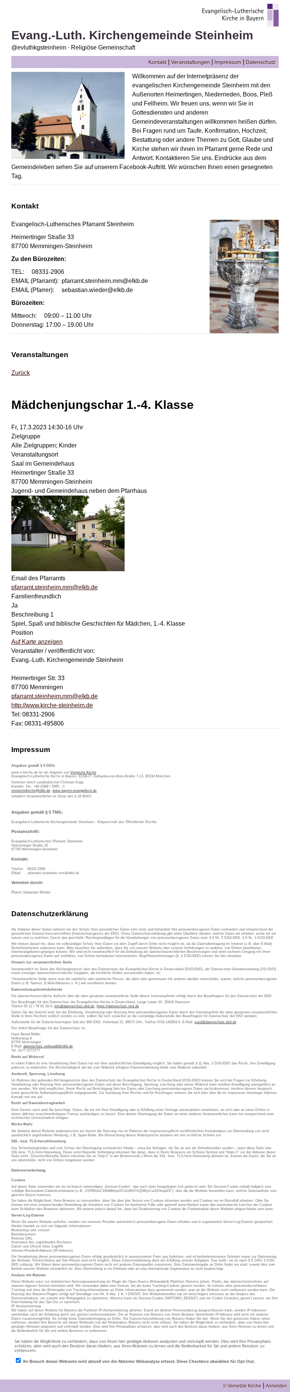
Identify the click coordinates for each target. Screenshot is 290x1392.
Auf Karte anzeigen (37, 642)
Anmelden (276, 1386)
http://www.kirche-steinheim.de (52, 705)
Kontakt (157, 62)
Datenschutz (261, 62)
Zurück (20, 373)
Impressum (227, 62)
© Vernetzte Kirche (242, 1386)
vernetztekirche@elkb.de (30, 790)
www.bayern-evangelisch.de (74, 790)
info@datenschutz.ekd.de (74, 1006)
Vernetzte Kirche (83, 772)
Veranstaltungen (190, 62)
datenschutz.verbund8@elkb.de (48, 1046)
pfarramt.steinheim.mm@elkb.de (54, 587)
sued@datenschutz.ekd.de (215, 1022)
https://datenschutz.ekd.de (118, 1006)
